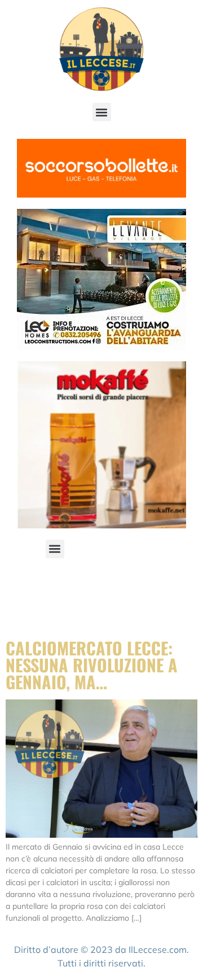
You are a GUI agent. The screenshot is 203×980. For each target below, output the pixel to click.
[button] (101, 112)
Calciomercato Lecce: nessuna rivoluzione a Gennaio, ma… (92, 664)
